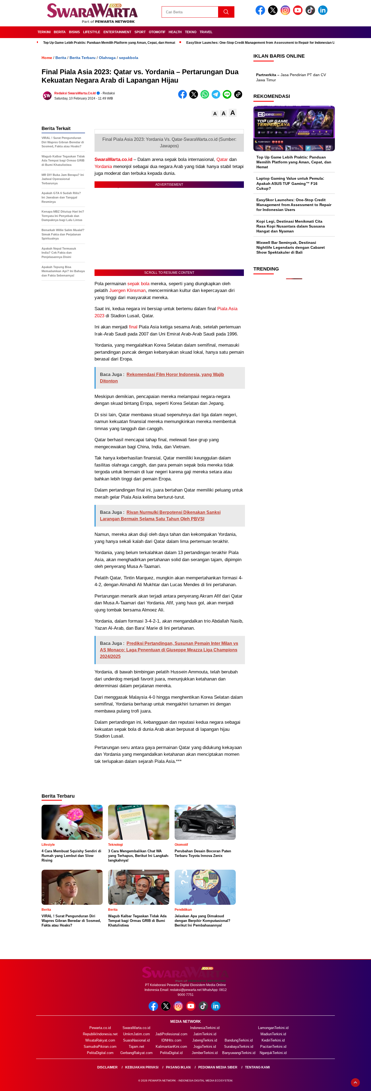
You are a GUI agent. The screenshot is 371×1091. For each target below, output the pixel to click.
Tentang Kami (257, 1067)
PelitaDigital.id (171, 1053)
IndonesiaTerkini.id (204, 1028)
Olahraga (107, 57)
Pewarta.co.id (100, 1028)
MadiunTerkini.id (273, 1034)
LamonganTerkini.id (273, 1028)
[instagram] (286, 14)
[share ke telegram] (217, 97)
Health (175, 32)
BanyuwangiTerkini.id (238, 1053)
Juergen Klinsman (127, 290)
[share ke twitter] (194, 97)
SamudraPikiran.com (100, 1047)
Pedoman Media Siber (217, 1067)
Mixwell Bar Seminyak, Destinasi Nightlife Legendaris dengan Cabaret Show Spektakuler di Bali (290, 247)
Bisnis (74, 32)
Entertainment (117, 32)
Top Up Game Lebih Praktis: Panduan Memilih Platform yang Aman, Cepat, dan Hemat (109, 43)
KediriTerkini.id (273, 1040)
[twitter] (273, 14)
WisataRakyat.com (100, 1040)
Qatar (222, 159)
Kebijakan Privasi (141, 1067)
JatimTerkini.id (204, 1034)
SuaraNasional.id (136, 1040)
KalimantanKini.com (171, 1047)
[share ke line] (228, 97)
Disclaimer (107, 1067)
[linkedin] (323, 14)
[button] (215, 114)
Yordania (103, 166)
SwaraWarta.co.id (113, 159)
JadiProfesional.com (171, 1034)
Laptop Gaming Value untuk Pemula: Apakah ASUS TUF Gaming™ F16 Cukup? (290, 183)
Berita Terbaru (83, 57)
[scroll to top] (355, 1082)
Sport (140, 32)
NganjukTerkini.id (273, 1053)
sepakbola (128, 57)
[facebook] (261, 14)
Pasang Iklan (178, 1067)
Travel (206, 32)
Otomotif (157, 32)
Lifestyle (91, 32)
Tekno (190, 32)
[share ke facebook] (183, 97)
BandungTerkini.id (239, 1040)
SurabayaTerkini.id (238, 1047)
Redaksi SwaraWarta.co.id (75, 93)
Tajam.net (136, 1047)
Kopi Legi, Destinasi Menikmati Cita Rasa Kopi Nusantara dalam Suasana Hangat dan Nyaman (290, 226)
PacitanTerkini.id (273, 1047)
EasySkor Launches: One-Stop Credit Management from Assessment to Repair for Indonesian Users (264, 43)
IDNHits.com (171, 1040)
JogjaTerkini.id (204, 1047)
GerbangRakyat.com (136, 1053)
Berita (60, 32)
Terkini (44, 32)
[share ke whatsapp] (206, 97)
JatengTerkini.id (204, 1040)
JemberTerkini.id (205, 1053)
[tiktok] (311, 14)
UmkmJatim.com (136, 1034)
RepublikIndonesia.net (100, 1034)
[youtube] (298, 14)
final (133, 327)
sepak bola (138, 283)
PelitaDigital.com (100, 1053)
